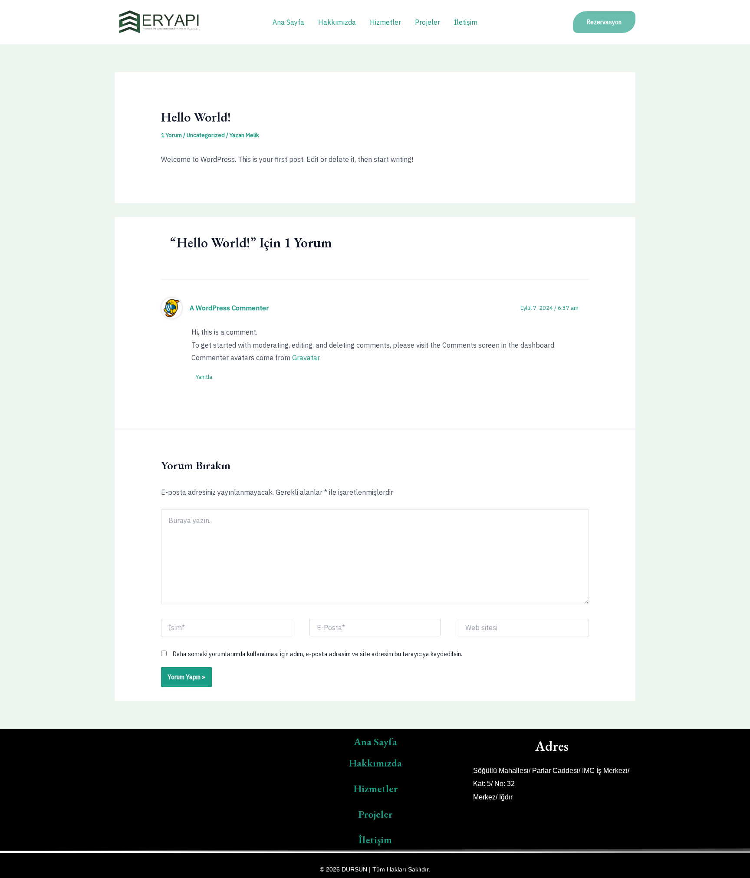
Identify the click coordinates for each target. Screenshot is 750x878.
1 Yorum (171, 135)
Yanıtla (204, 377)
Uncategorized (206, 135)
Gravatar (305, 357)
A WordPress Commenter (229, 307)
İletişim (465, 22)
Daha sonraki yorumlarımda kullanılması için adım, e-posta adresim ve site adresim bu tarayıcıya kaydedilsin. (317, 654)
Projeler (427, 22)
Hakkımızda (337, 22)
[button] (604, 22)
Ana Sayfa (288, 22)
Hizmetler (385, 22)
